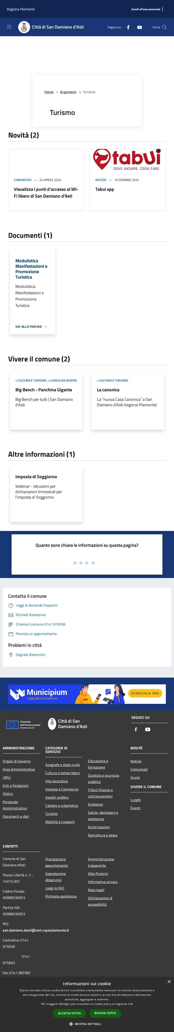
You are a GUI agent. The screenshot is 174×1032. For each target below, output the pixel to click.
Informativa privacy (103, 881)
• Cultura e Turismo (30, 380)
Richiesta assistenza (61, 896)
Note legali (96, 890)
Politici (8, 793)
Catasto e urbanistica (61, 805)
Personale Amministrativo (15, 805)
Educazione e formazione (98, 764)
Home (48, 92)
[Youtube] (137, 27)
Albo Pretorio (98, 873)
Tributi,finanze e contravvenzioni (100, 793)
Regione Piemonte (21, 9)
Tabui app (104, 189)
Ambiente (95, 804)
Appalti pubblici (57, 797)
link (130, 1004)
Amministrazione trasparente (101, 862)
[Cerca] (164, 27)
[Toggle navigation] (9, 26)
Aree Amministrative (19, 769)
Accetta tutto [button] (69, 1013)
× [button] (169, 982)
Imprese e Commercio (61, 789)
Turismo (51, 813)
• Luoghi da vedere (62, 380)
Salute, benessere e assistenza (103, 816)
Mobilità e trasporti (60, 821)
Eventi (135, 808)
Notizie (100, 179)
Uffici (7, 777)
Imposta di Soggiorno (36, 476)
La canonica (108, 389)
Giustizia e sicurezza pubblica (103, 778)
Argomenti (68, 92)
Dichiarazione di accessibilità (100, 901)
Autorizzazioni (99, 827)
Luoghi (135, 800)
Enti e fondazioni (16, 785)
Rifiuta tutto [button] (105, 1013)
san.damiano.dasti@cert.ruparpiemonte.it (36, 930)
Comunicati (22, 179)
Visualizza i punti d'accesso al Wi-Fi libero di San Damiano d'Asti (46, 192)
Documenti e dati (16, 816)
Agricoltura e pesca (102, 835)
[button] (87, 1024)
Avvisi (135, 777)
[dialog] (87, 1004)
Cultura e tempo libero (62, 773)
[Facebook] (126, 27)
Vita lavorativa (56, 781)
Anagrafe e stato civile (62, 764)
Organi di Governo (17, 761)
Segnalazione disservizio (55, 877)
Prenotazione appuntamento (56, 862)
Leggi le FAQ (54, 888)
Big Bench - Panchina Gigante (43, 389)
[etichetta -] (93, 563)
